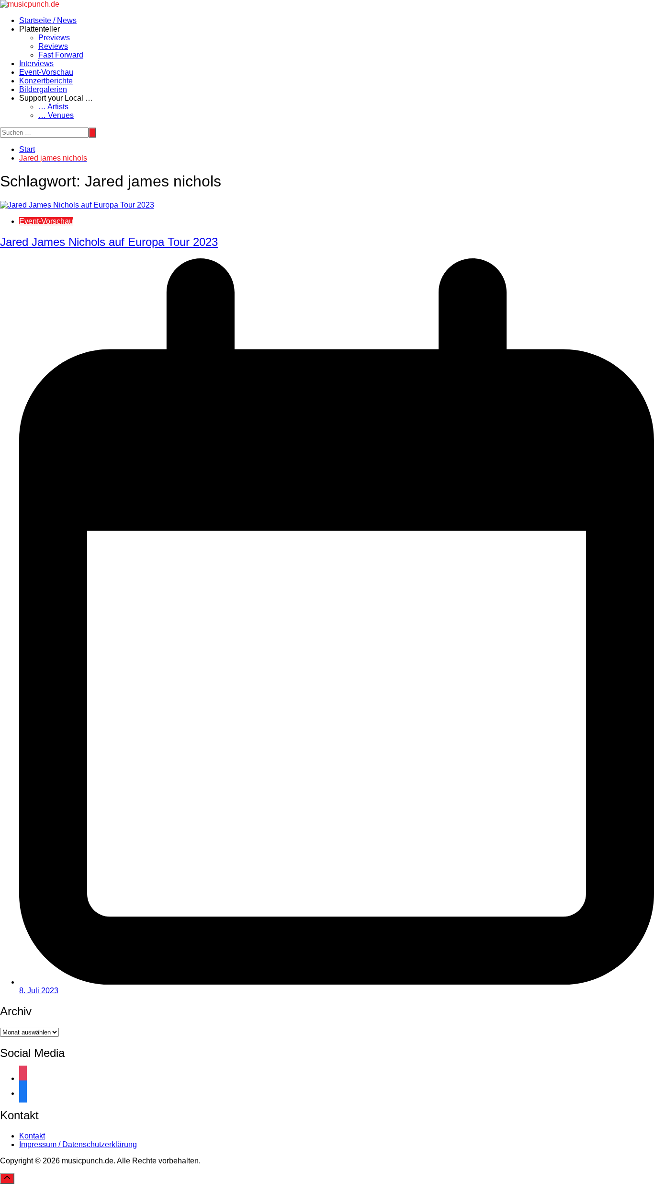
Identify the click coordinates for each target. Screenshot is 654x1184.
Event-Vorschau (46, 72)
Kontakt (32, 1136)
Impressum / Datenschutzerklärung (78, 1144)
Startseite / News (48, 20)
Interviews (36, 63)
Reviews (53, 46)
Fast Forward (60, 55)
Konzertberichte (46, 81)
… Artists (53, 107)
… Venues (56, 115)
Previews (54, 38)
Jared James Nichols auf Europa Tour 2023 (109, 241)
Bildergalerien (43, 89)
